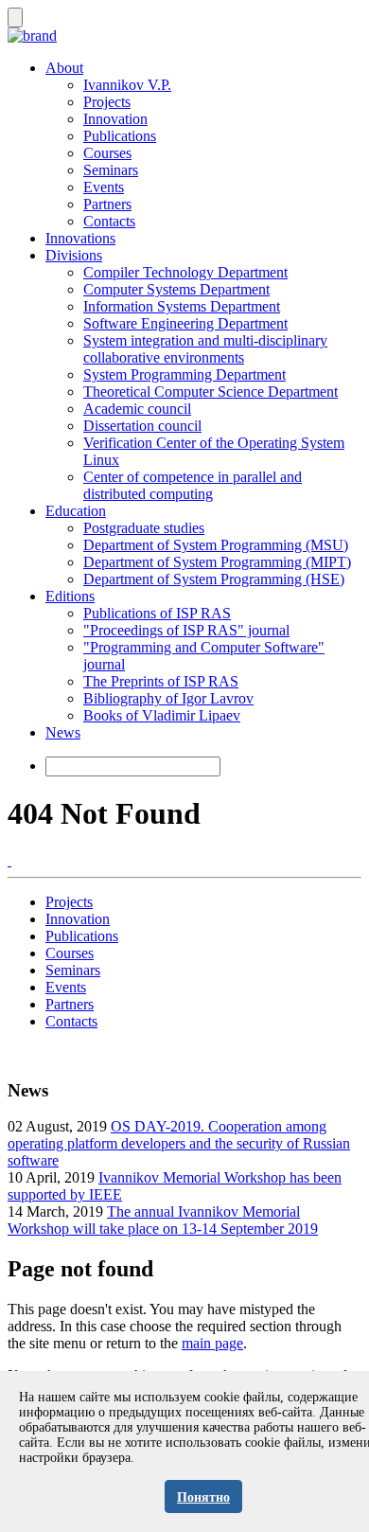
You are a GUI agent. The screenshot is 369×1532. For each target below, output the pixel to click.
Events (103, 187)
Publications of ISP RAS (157, 613)
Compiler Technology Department (185, 272)
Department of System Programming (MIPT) (217, 562)
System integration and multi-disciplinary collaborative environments (205, 348)
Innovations (80, 238)
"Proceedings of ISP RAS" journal (186, 630)
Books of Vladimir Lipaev (161, 715)
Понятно (203, 1497)
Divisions (73, 255)
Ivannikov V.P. (127, 85)
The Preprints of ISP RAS (160, 681)
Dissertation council (142, 426)
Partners (107, 204)
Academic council (137, 409)
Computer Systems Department (176, 289)
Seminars (110, 170)
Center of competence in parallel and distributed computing (192, 485)
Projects (107, 102)
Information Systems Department (181, 306)
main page (212, 1343)
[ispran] (9, 860)
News (62, 732)
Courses (107, 153)
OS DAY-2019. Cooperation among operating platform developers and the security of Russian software (179, 1143)
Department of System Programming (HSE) (213, 579)
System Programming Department (184, 374)
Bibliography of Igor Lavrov (168, 698)
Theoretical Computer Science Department (210, 391)
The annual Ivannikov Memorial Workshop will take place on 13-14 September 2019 (163, 1220)
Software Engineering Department (185, 323)
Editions (70, 596)
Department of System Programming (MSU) (215, 545)
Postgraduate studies (143, 528)
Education (75, 511)
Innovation (115, 119)
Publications (119, 136)
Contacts (109, 221)
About (64, 68)
